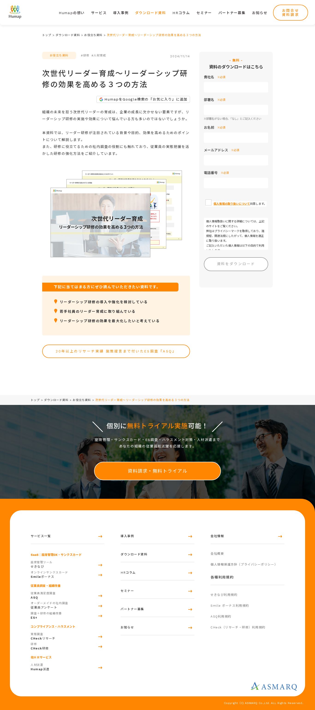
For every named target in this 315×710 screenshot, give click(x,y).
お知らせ (259, 13)
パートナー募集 (232, 13)
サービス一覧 (41, 536)
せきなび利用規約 (224, 595)
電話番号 (216, 173)
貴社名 (214, 77)
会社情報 (217, 536)
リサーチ (43, 636)
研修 (40, 646)
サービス (99, 13)
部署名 (214, 100)
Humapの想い (72, 13)
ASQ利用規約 (221, 616)
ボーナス (49, 574)
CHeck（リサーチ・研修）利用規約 (238, 627)
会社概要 (217, 553)
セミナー (204, 13)
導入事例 (120, 13)
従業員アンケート (49, 605)
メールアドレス (221, 150)
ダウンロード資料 (150, 13)
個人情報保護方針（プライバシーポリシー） (244, 564)
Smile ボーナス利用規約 (230, 605)
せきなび (42, 564)
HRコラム (181, 13)
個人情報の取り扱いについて (232, 203)
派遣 (40, 667)
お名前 (214, 127)
